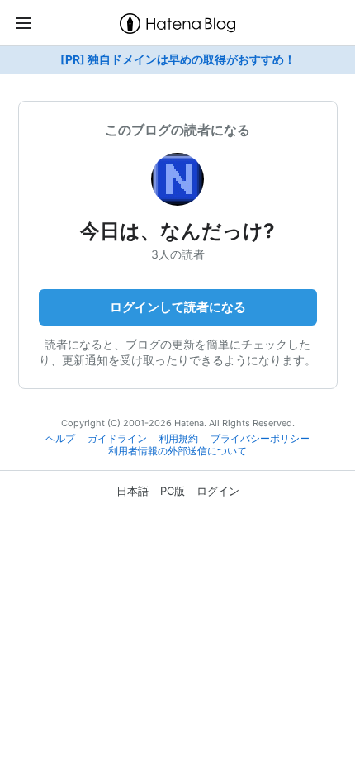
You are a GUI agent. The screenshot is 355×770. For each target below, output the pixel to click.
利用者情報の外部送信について (177, 451)
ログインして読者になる (178, 307)
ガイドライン (117, 438)
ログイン (217, 490)
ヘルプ (60, 438)
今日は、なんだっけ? (177, 231)
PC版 (172, 490)
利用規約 (178, 438)
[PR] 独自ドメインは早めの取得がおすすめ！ (178, 59)
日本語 (132, 490)
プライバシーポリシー (260, 438)
